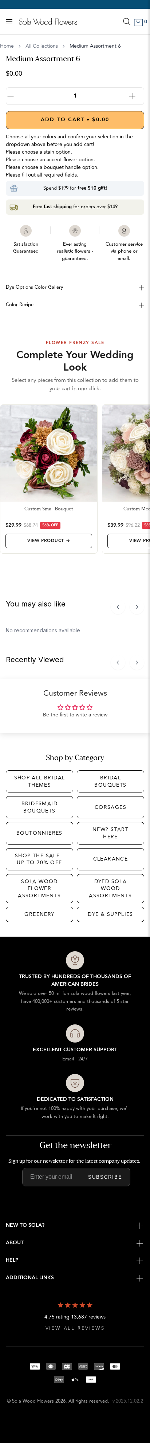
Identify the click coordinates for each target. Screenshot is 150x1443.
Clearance (110, 859)
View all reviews (75, 1328)
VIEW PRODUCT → (48, 540)
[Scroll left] (118, 607)
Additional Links (30, 1278)
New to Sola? (25, 1225)
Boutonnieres (39, 833)
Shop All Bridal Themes (39, 781)
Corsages (110, 807)
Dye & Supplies (110, 914)
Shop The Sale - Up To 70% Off (39, 859)
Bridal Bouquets (110, 781)
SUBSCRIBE (105, 1177)
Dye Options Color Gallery (34, 287)
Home (7, 46)
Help (12, 1260)
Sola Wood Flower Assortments (39, 889)
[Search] (126, 21)
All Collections (41, 46)
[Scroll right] (137, 607)
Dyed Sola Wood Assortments (110, 889)
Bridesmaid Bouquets (39, 807)
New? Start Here (110, 833)
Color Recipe (19, 304)
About (15, 1243)
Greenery (39, 914)
